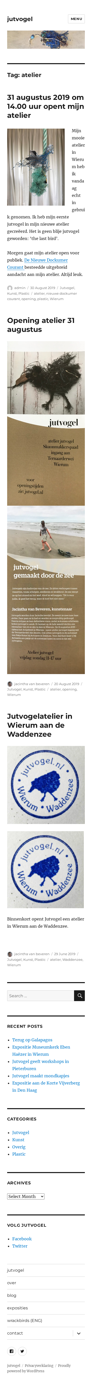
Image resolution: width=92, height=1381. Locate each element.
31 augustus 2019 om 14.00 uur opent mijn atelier (45, 106)
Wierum (57, 299)
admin (20, 288)
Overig (19, 1146)
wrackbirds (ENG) (24, 1320)
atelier (39, 293)
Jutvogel (67, 288)
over (11, 1282)
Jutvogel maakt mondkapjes (40, 1075)
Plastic (23, 293)
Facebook (22, 1238)
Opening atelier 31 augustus (41, 325)
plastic (42, 299)
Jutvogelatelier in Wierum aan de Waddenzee (39, 725)
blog (11, 1295)
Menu (76, 19)
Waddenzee (72, 959)
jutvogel (20, 19)
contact (15, 1333)
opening (28, 299)
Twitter (19, 1246)
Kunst (12, 293)
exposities (17, 1308)
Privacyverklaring (39, 1366)
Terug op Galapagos (32, 1039)
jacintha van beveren (32, 684)
